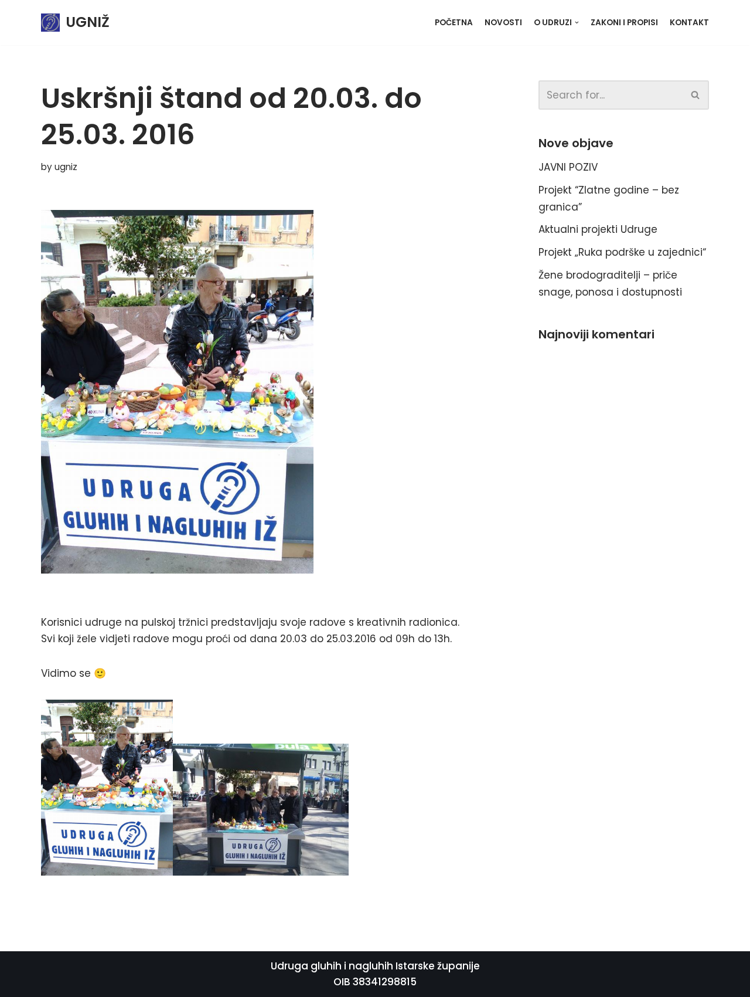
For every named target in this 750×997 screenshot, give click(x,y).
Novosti (503, 22)
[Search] (696, 95)
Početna (454, 22)
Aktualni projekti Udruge (597, 229)
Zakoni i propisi (624, 22)
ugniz (65, 167)
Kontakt (689, 22)
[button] (695, 94)
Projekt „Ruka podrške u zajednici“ (622, 252)
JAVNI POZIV (568, 167)
